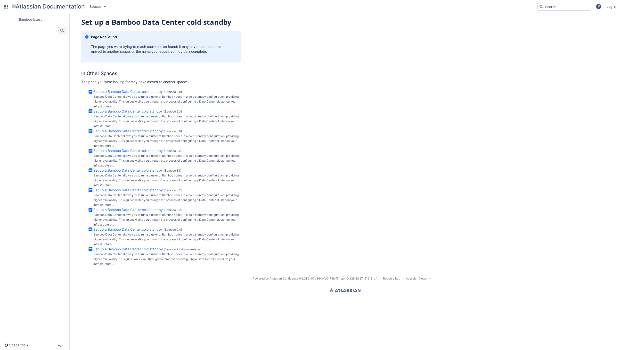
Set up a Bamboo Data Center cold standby (128, 91)
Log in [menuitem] (611, 6)
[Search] (541, 7)
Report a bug (391, 278)
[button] (5, 6)
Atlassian (345, 290)
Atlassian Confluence (284, 278)
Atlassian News (416, 278)
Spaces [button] (96, 6)
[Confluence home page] (48, 6)
